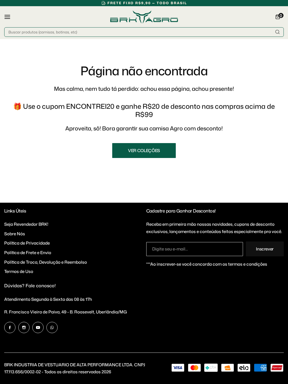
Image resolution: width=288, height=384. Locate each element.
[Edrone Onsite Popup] (144, 192)
